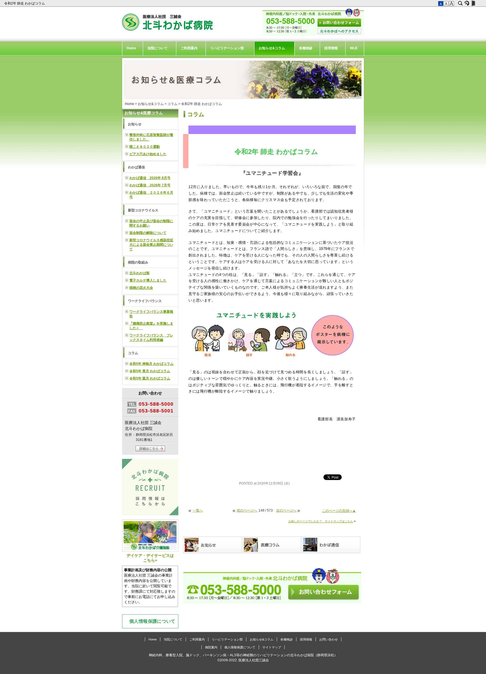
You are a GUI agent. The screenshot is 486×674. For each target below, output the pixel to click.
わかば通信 (136, 167)
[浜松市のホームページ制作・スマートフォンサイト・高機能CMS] (467, 3)
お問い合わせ (328, 639)
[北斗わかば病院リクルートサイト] (150, 488)
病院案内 (211, 647)
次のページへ (286, 510)
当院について (157, 48)
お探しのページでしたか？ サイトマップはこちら (320, 521)
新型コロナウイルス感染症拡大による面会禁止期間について (151, 244)
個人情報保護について (152, 621)
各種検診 (305, 48)
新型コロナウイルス (143, 210)
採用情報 (331, 48)
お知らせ (134, 124)
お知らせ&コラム (272, 48)
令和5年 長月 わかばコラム (149, 371)
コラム (172, 104)
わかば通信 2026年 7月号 (149, 185)
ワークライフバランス (145, 301)
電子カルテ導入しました (147, 280)
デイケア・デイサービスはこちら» (150, 558)
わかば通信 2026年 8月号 (149, 178)
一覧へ (198, 510)
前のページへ (247, 510)
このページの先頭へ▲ (339, 511)
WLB (353, 48)
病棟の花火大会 (141, 288)
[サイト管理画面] (473, 3)
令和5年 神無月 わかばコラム (151, 364)
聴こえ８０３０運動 (144, 147)
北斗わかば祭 (139, 273)
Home (131, 48)
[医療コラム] (272, 544)
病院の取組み (138, 262)
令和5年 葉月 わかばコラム (149, 378)
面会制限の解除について (147, 233)
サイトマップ (271, 647)
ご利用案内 (189, 48)
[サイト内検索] (460, 3)
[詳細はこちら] (150, 450)
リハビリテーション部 (227, 48)
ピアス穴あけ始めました (147, 154)
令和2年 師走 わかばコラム (25, 3)
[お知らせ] (212, 544)
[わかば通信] (331, 544)
